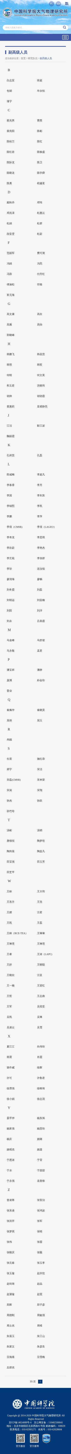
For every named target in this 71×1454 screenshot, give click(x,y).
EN (58, 3)
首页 (23, 58)
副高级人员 (46, 58)
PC (51, 3)
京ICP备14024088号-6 (20, 1422)
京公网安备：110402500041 (48, 1422)
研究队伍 (33, 58)
